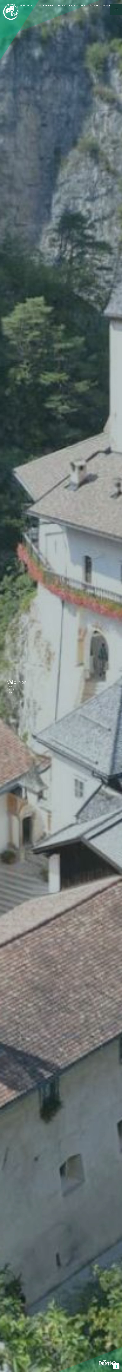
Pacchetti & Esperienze (104, 5)
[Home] (11, 11)
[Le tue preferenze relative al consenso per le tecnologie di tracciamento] (116, 1366)
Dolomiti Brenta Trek (71, 5)
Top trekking (44, 5)
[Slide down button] (10, 689)
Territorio (25, 5)
